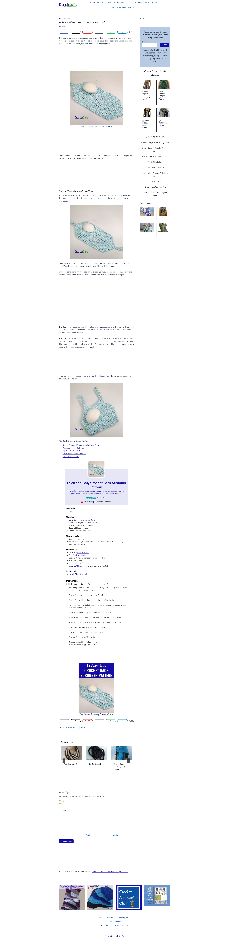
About (101, 918)
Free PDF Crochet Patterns (123, 7)
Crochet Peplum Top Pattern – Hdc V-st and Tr (146, 95)
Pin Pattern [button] (88, 502)
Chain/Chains (83, 552)
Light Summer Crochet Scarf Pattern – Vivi (162, 96)
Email (88, 835)
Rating (61, 800)
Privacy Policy (125, 918)
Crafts (146, 2)
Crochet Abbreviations (78, 566)
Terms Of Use (111, 918)
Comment (64, 810)
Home (92, 2)
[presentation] (71, 753)
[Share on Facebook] (64, 32)
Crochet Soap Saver (71, 456)
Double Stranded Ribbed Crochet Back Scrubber (83, 445)
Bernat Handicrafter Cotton (85, 520)
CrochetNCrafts (117, 936)
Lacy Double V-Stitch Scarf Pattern (163, 123)
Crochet (67, 18)
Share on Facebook (103, 502)
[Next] (128, 760)
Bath (61, 18)
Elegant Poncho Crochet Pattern (155, 156)
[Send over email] (111, 32)
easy (83, 727)
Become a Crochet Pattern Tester (114, 925)
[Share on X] (76, 32)
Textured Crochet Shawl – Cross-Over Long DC (120, 767)
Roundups (121, 2)
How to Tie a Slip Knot (78, 574)
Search (143, 19)
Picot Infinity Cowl (70, 764)
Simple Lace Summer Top (155, 187)
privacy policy (149, 59)
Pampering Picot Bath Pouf (74, 448)
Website (115, 835)
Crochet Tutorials (135, 2)
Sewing (154, 2)
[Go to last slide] (64, 760)
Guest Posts (119, 922)
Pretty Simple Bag (155, 162)
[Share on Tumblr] (99, 32)
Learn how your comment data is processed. (110, 871)
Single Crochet (79, 555)
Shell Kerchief (155, 181)
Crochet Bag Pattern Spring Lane (155, 142)
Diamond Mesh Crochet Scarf (155, 168)
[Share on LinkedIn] (122, 32)
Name (63, 835)
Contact (108, 922)
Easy (71, 512)
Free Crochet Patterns (106, 2)
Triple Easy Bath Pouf (71, 451)
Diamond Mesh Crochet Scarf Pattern (145, 123)
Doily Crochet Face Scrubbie (74, 454)
